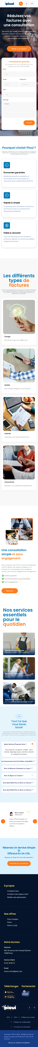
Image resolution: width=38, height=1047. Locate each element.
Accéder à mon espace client (17, 894)
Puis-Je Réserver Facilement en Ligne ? (17, 768)
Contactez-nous (13, 891)
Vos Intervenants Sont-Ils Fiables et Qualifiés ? (18, 761)
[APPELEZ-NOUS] (21, 4)
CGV (15, 1017)
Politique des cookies (28, 1017)
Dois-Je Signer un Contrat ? (13, 775)
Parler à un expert (19, 49)
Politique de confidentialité (22, 1022)
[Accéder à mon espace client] (26, 4)
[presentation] (3, 821)
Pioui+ (9, 922)
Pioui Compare (12, 919)
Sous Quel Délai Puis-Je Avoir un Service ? (17, 783)
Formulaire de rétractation (22, 1027)
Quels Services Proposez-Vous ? (15, 744)
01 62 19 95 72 (9, 963)
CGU (8, 1017)
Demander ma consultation (19, 863)
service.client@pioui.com (13, 971)
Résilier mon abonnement (16, 897)
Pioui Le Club (12, 925)
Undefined (26, 1043)
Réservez (9, 591)
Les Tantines (17, 1043)
